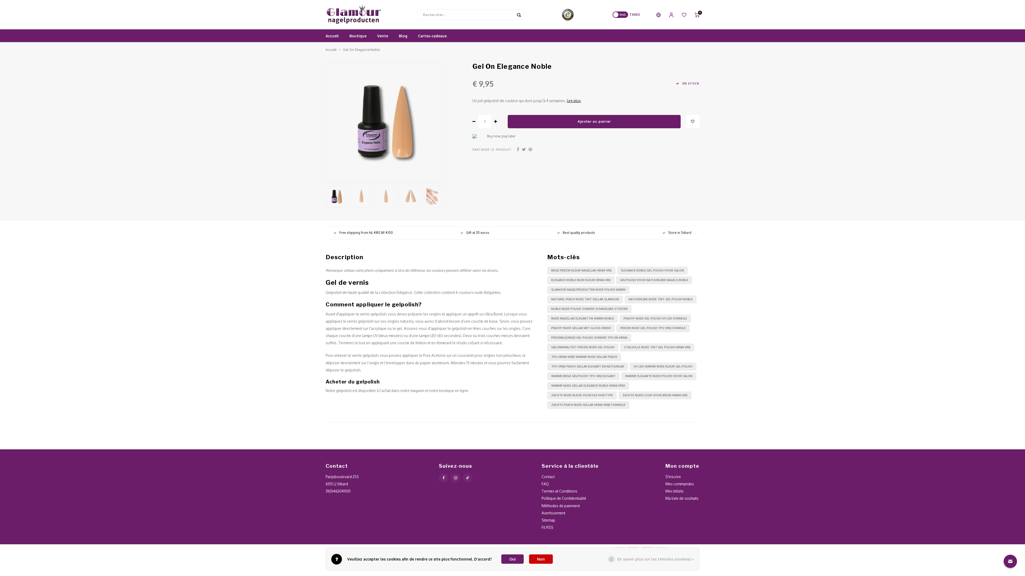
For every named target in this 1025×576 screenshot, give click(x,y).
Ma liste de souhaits (682, 498)
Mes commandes (679, 484)
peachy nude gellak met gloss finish (581, 328)
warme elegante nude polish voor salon (658, 376)
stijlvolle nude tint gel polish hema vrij (657, 347)
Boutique (357, 36)
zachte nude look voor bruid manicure (655, 395)
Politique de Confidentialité (564, 498)
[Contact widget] (1010, 561)
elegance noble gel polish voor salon (652, 270)
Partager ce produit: (492, 149)
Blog (403, 36)
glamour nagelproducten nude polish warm (588, 289)
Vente (382, 36)
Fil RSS (547, 527)
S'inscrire (673, 476)
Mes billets (674, 491)
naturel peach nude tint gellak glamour (585, 299)
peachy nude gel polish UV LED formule (655, 318)
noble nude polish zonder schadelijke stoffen (589, 309)
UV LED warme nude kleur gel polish (663, 366)
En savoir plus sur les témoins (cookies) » (655, 559)
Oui (512, 559)
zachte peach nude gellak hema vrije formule (588, 405)
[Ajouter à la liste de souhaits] (692, 121)
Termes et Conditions (559, 491)
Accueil (332, 36)
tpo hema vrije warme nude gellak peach (584, 357)
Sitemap (548, 520)
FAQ (545, 484)
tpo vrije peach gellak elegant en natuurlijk (587, 366)
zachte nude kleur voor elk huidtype (582, 395)
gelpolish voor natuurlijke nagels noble (654, 280)
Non (541, 559)
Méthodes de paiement (561, 505)
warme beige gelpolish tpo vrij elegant (583, 376)
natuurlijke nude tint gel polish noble (661, 299)
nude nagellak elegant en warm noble (582, 318)
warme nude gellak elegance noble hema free (588, 385)
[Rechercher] (519, 14)
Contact (548, 476)
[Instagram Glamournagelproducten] (455, 478)
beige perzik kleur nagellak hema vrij (581, 270)
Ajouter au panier (594, 121)
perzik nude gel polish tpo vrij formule (653, 328)
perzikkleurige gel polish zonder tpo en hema (589, 337)
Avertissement (553, 513)
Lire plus (574, 100)
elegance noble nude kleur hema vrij (580, 280)
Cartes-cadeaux (432, 36)
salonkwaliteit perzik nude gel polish (582, 347)
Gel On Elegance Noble (361, 49)
